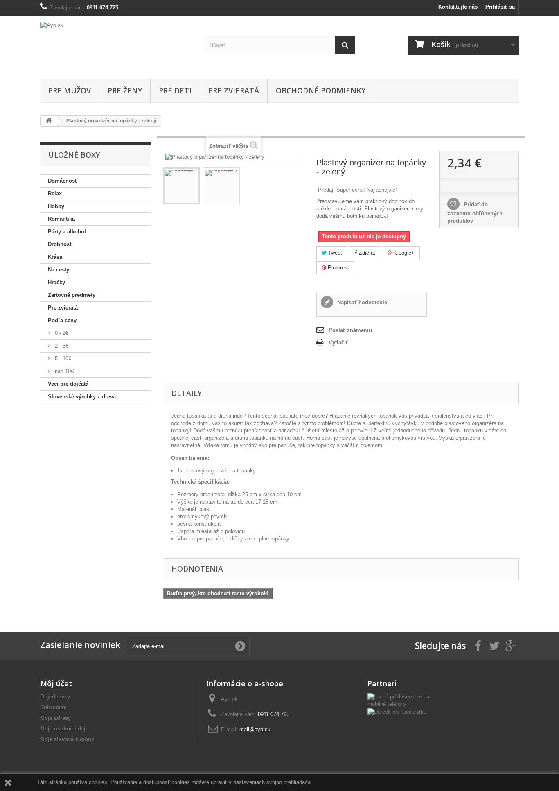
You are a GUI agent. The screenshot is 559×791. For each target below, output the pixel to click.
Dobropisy (53, 707)
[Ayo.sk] (116, 45)
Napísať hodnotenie (361, 302)
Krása (55, 257)
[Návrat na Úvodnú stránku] (48, 121)
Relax (55, 193)
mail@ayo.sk (254, 729)
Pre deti (175, 90)
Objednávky (55, 697)
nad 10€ (63, 371)
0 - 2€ (60, 333)
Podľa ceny (62, 320)
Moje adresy (55, 718)
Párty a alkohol (67, 231)
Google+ (404, 253)
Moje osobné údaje (64, 728)
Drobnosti (60, 244)
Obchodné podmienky (320, 90)
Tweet (334, 253)
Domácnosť (62, 181)
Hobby (56, 206)
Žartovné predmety (71, 295)
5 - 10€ (62, 358)
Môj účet (56, 683)
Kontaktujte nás (458, 7)
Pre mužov (69, 90)
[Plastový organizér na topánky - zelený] (181, 186)
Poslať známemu (350, 330)
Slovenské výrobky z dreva (82, 396)
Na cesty (58, 270)
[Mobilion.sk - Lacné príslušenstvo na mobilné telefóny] (402, 700)
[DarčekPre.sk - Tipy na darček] (396, 711)
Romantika (61, 219)
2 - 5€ (60, 346)
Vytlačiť (338, 342)
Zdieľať (366, 253)
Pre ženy (125, 90)
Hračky (56, 282)
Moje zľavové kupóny (67, 739)
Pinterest (337, 267)
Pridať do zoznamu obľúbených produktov (475, 212)
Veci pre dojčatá (68, 384)
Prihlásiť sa (500, 7)
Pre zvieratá (233, 90)
